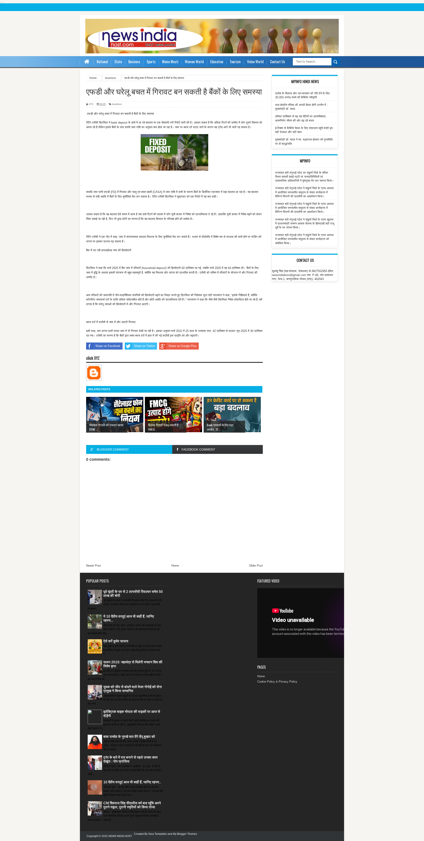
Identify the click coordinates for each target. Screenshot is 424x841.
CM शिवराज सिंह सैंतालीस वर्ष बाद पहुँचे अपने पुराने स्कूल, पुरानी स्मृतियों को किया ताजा (132, 805)
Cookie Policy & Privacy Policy (277, 681)
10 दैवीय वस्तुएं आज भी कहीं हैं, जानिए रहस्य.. (132, 782)
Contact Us (277, 61)
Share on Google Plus (182, 346)
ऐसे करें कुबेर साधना (115, 641)
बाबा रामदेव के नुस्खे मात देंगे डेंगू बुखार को (129, 736)
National (102, 61)
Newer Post (93, 565)
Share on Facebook (107, 346)
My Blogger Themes (185, 833)
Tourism (235, 61)
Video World (255, 61)
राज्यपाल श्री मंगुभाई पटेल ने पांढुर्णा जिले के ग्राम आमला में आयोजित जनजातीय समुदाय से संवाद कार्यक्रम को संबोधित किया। (304, 239)
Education (216, 61)
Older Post (256, 565)
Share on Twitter (144, 346)
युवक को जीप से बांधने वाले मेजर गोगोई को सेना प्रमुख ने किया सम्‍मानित (132, 689)
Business (134, 61)
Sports (151, 61)
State (118, 61)
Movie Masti (170, 61)
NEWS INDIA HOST (120, 836)
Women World (194, 61)
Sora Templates (157, 833)
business (117, 104)
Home (175, 565)
